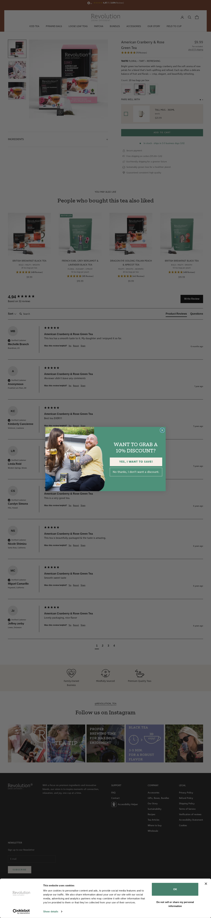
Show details (50, 911)
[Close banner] (206, 884)
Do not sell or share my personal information (175, 904)
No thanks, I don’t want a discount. (136, 472)
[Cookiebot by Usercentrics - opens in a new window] (21, 911)
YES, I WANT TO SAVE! (136, 462)
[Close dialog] (162, 430)
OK (175, 889)
